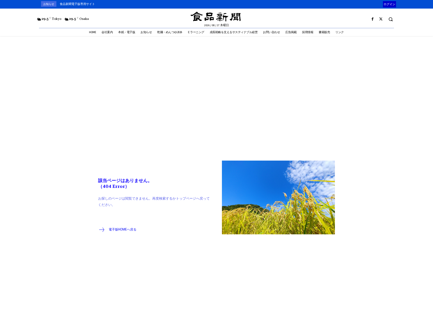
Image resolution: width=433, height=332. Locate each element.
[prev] (382, 4)
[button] (390, 19)
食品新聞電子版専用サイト (77, 4)
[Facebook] (373, 19)
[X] (381, 19)
